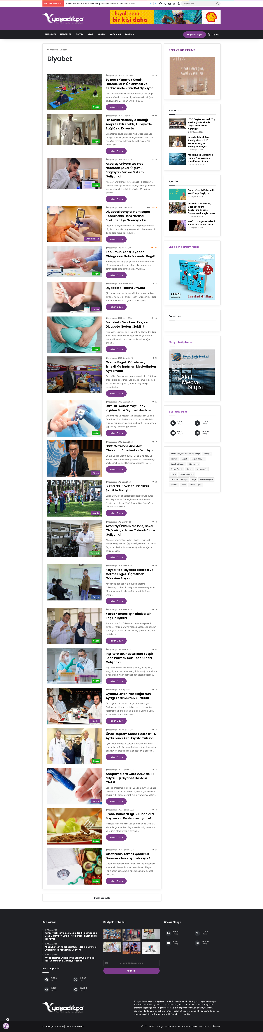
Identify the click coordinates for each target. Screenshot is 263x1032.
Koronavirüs (202, 469)
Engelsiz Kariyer (194, 34)
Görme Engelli (176, 469)
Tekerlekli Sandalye (179, 479)
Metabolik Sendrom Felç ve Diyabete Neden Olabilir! (127, 324)
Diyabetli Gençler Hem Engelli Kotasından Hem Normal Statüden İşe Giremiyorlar (128, 216)
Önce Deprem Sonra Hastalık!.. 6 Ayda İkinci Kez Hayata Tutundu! (131, 736)
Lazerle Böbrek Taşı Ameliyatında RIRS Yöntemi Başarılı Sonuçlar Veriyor (199, 142)
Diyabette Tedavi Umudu (125, 288)
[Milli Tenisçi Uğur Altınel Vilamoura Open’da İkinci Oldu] (131, 948)
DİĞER (128, 34)
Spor (90, 34)
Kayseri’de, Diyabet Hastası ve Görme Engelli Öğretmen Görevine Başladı (129, 574)
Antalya (207, 453)
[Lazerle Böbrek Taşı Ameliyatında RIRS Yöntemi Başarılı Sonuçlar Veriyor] (177, 141)
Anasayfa (50, 34)
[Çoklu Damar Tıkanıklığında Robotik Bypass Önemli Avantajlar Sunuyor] (151, 934)
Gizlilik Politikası (172, 1026)
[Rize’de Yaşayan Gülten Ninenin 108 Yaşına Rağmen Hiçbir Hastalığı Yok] (112, 947)
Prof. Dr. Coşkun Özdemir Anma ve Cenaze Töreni (202, 223)
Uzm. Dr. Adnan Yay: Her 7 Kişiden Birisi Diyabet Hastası (128, 408)
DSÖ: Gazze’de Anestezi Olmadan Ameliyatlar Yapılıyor (130, 448)
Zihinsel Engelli (206, 479)
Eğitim (79, 34)
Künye (160, 1026)
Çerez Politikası (189, 1026)
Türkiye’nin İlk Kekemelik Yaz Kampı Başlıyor (201, 192)
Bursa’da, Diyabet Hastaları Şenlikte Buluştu (127, 488)
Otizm (173, 474)
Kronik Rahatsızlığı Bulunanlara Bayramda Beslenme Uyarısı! (130, 816)
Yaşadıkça (112, 75)
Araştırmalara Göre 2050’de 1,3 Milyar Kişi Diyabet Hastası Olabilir (130, 778)
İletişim (216, 1026)
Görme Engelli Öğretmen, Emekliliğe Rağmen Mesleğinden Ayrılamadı (131, 366)
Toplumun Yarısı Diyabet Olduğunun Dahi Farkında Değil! (130, 254)
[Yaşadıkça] (63, 18)
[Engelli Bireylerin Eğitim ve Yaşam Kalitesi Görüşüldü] (112, 934)
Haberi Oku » (116, 107)
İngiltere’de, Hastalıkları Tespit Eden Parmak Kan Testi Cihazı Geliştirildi (129, 658)
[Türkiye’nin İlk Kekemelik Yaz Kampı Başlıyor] (177, 194)
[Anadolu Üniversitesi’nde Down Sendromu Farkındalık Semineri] (151, 948)
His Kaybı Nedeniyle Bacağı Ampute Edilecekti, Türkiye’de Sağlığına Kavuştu (129, 124)
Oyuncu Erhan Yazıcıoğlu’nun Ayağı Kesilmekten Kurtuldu (128, 696)
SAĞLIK (101, 34)
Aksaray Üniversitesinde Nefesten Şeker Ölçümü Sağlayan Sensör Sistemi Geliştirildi (125, 170)
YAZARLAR (115, 34)
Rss (209, 1026)
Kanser (190, 469)
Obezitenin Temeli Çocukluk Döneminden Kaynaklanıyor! (128, 856)
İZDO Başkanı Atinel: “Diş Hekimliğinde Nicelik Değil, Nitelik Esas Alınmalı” (201, 124)
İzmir (184, 484)
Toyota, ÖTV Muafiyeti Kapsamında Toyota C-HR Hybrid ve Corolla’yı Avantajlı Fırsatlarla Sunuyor (111, 3)
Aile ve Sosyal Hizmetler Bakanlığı (185, 453)
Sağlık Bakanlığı (187, 474)
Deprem (174, 459)
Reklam (202, 1026)
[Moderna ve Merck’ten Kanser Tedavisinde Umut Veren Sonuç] (177, 159)
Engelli (184, 459)
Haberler (65, 34)
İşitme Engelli (195, 484)
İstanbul (174, 484)
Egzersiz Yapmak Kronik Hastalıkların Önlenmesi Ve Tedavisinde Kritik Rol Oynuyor (129, 83)
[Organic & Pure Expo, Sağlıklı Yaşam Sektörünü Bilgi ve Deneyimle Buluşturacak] (177, 207)
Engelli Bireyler (197, 459)
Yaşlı (194, 479)
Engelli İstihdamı (177, 464)
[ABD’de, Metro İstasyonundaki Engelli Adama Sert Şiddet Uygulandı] (131, 935)
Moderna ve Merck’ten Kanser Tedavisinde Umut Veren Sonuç (200, 158)
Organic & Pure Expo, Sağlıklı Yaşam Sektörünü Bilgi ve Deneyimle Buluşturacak (201, 208)
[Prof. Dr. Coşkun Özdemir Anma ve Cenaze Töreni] (177, 225)
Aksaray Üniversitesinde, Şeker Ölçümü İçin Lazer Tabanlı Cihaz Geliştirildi (130, 530)
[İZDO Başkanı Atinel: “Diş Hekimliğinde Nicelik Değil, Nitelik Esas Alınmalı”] (177, 123)
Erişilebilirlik (194, 464)
